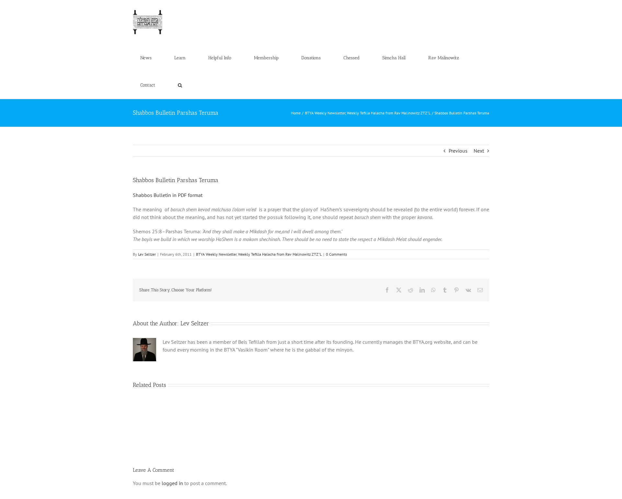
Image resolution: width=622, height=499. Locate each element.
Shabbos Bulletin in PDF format (167, 195)
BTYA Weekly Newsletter (216, 254)
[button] (179, 85)
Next (479, 150)
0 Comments (336, 254)
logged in (172, 483)
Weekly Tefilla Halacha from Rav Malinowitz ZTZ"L (280, 254)
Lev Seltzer (147, 254)
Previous (458, 150)
